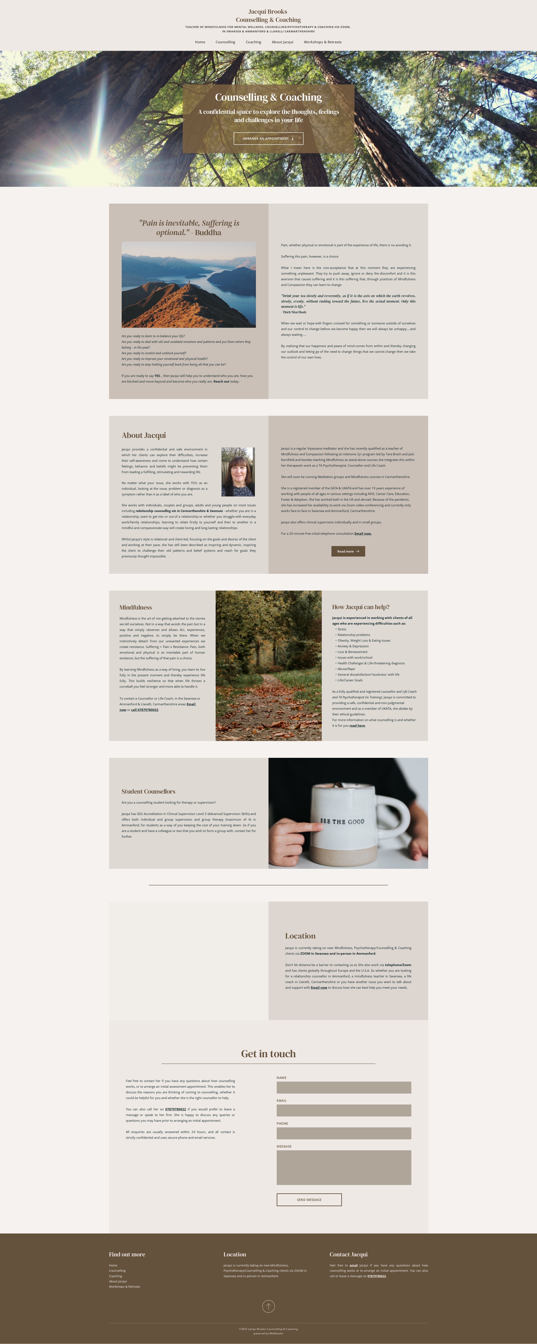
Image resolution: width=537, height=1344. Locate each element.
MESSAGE (284, 1146)
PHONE (282, 1123)
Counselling (117, 1271)
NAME (281, 1077)
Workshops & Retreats (124, 1287)
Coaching (115, 1276)
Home (113, 1265)
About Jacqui (118, 1281)
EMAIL (282, 1100)
